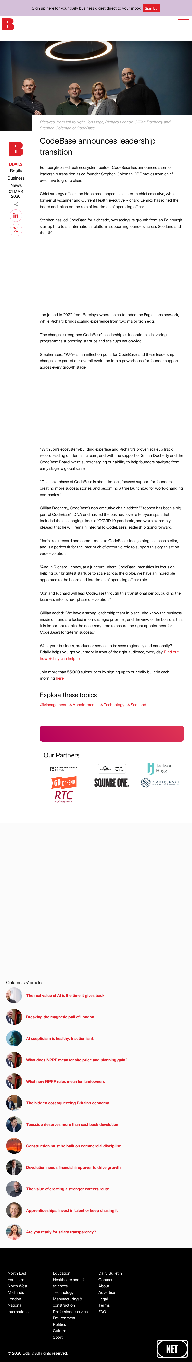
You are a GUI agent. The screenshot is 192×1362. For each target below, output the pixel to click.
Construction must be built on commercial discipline (73, 1145)
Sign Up (151, 8)
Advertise (106, 1292)
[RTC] (64, 796)
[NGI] (112, 768)
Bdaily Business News (16, 178)
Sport (58, 1337)
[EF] (64, 768)
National (15, 1305)
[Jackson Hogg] (160, 768)
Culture (59, 1330)
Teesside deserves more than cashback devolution (72, 1124)
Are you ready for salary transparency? (61, 1231)
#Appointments (84, 704)
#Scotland (137, 704)
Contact (105, 1279)
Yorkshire (16, 1279)
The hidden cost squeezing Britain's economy (67, 1102)
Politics (59, 1324)
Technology (63, 1292)
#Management (53, 704)
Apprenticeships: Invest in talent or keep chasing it (72, 1210)
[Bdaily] (8, 24)
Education (61, 1273)
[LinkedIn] (16, 215)
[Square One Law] (112, 782)
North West (18, 1285)
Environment (64, 1317)
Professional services (71, 1311)
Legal (103, 1298)
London (14, 1298)
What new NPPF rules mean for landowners (65, 1081)
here (60, 678)
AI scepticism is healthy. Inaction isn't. (60, 1038)
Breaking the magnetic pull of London (60, 1016)
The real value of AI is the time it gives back (66, 995)
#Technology (112, 704)
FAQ (102, 1311)
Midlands (16, 1292)
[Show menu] (183, 24)
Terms (104, 1305)
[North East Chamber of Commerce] (160, 782)
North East (17, 1273)
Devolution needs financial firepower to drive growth (73, 1167)
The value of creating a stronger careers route (67, 1188)
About (103, 1285)
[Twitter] (16, 229)
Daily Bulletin (110, 1273)
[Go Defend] (64, 782)
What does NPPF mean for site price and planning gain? (77, 1059)
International (19, 1311)
